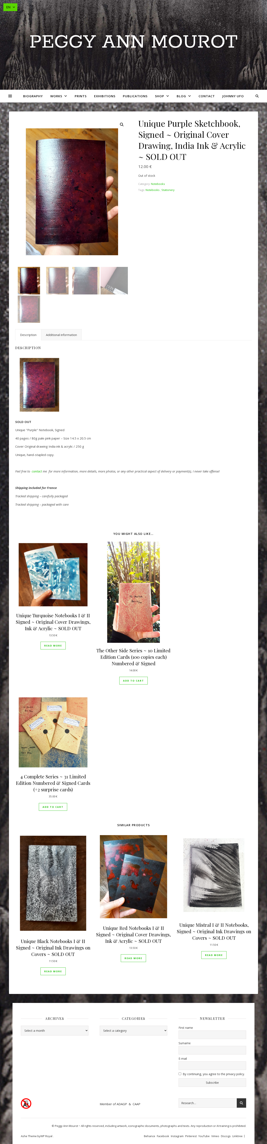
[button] (133, 680)
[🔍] (122, 124)
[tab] (28, 334)
